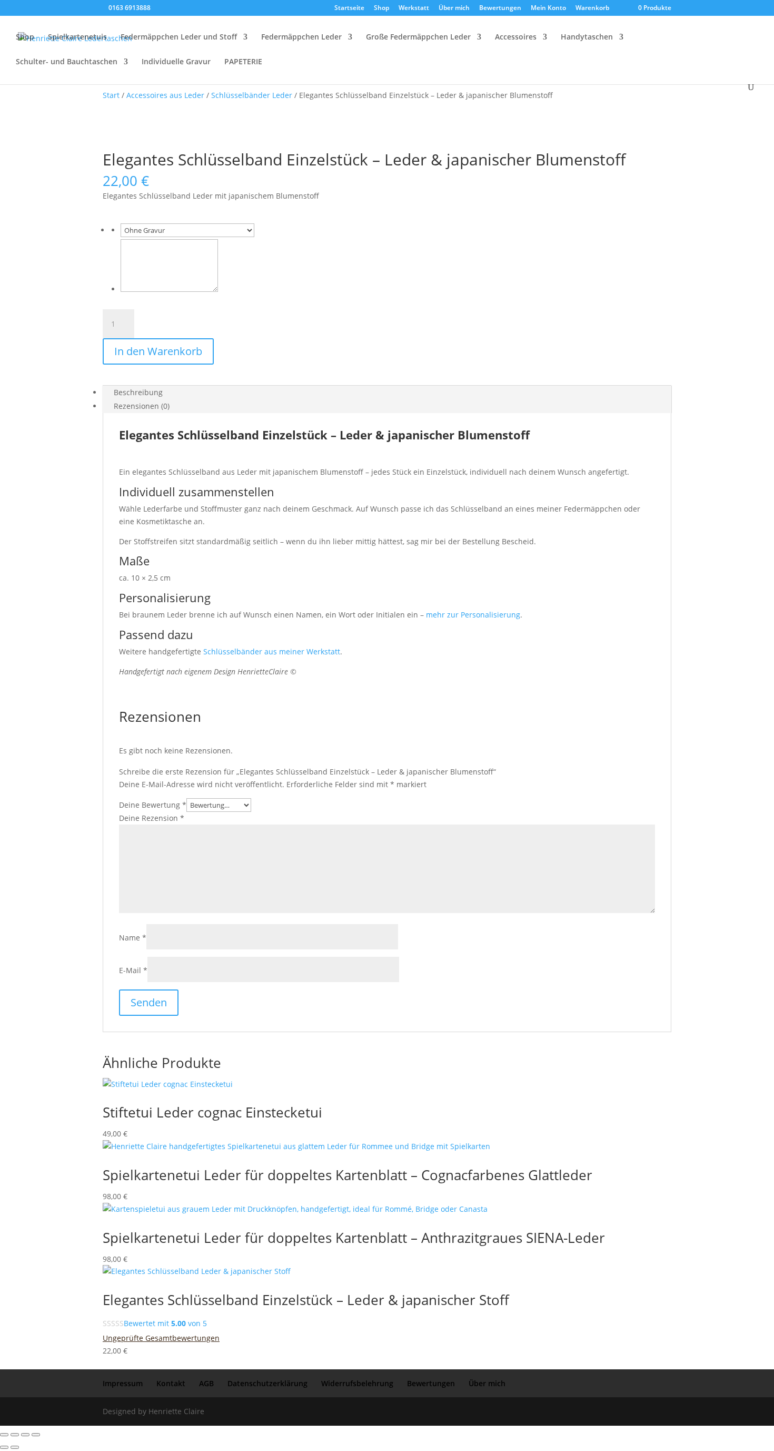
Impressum (123, 1383)
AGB (206, 1383)
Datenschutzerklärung (267, 1383)
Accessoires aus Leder (165, 95)
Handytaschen (587, 37)
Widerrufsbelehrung (357, 1383)
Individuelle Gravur (176, 62)
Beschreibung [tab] (138, 392)
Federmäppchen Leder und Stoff (179, 37)
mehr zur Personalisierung (473, 615)
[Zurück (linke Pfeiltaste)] (4, 1447)
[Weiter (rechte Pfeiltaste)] (15, 1447)
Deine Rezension (151, 818)
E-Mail (133, 970)
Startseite (349, 8)
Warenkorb (592, 8)
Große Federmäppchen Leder (418, 37)
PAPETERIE (243, 62)
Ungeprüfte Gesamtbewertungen (161, 1338)
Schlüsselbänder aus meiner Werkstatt (271, 651)
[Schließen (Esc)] (36, 1434)
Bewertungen (500, 8)
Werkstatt (414, 8)
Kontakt (170, 1383)
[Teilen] (25, 1434)
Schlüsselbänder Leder (251, 95)
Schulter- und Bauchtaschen (66, 62)
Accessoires (516, 37)
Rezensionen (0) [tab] (142, 406)
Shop (381, 8)
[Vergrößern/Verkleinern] (4, 1434)
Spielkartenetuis (77, 37)
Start (111, 95)
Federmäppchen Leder (301, 37)
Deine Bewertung (152, 805)
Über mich (454, 8)
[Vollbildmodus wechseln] (15, 1434)
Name (132, 938)
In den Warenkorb (158, 351)
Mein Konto (548, 8)
